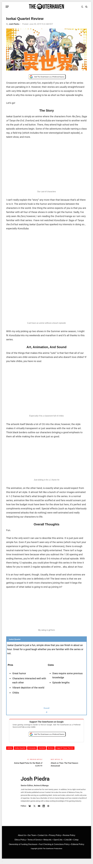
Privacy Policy (55, 835)
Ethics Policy (20, 840)
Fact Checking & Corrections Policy (54, 844)
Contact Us (42, 835)
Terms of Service (34, 840)
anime (9, 748)
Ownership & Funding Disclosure (23, 844)
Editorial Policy (77, 844)
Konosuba (32, 748)
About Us (22, 835)
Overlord (42, 748)
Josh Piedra (14, 24)
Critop (75, 840)
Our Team (32, 835)
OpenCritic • (58, 840)
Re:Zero (51, 748)
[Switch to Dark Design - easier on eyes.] (82, 7)
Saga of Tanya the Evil (64, 748)
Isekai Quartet (20, 748)
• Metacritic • (47, 840)
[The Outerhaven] (46, 6)
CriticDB (68, 840)
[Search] (86, 6)
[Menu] (7, 6)
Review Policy (69, 835)
